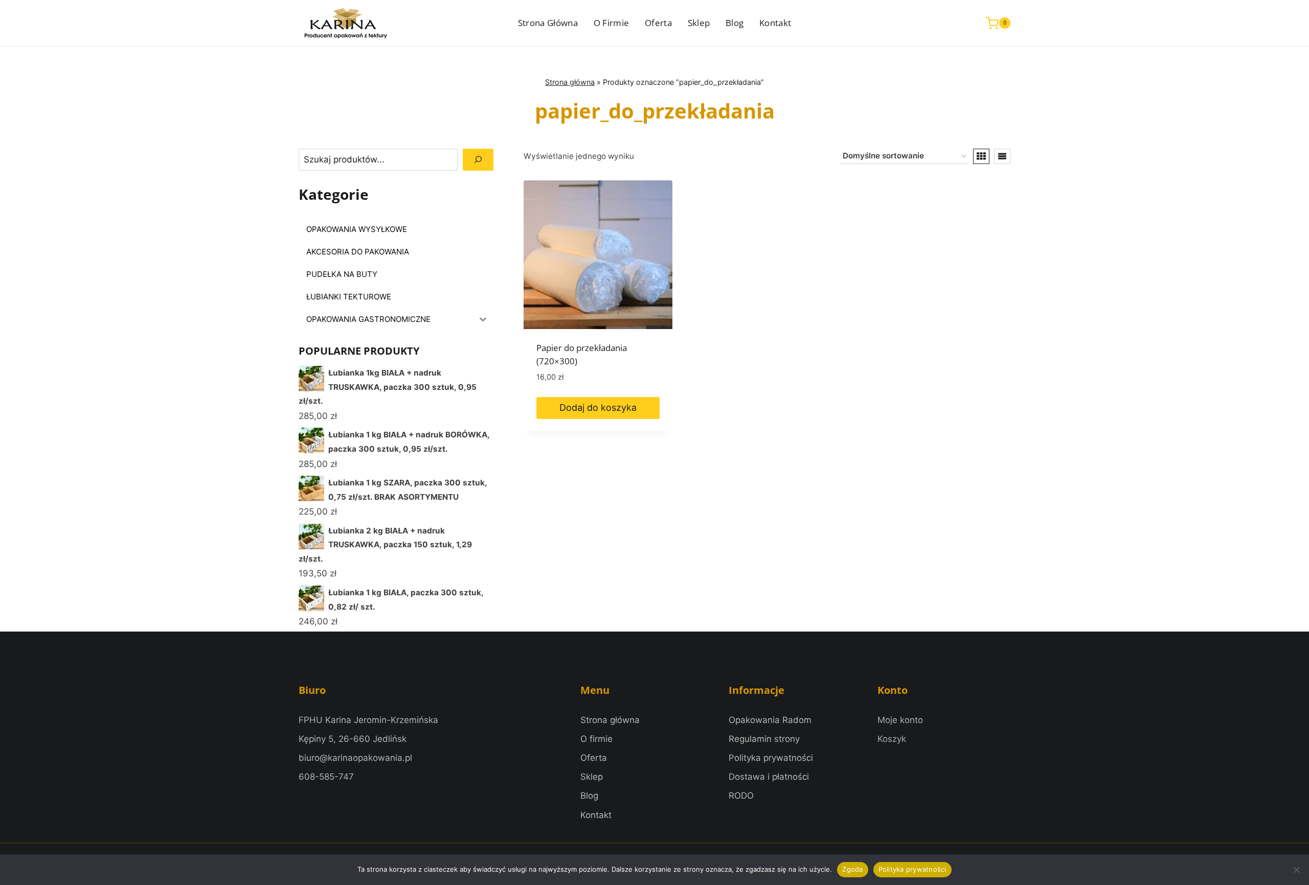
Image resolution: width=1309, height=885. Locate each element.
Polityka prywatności (912, 869)
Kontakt (775, 23)
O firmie (611, 23)
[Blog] (589, 796)
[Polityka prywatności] (771, 758)
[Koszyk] (891, 739)
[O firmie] (596, 739)
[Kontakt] (596, 815)
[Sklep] (591, 777)
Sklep (699, 23)
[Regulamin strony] (764, 739)
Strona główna (548, 23)
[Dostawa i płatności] (769, 777)
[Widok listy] (1002, 156)
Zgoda (852, 869)
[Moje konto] (900, 720)
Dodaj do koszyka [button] (598, 407)
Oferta (658, 23)
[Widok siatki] (981, 156)
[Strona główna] (610, 720)
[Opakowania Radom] (770, 720)
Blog (734, 23)
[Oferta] (593, 758)
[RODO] (741, 796)
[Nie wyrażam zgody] (1296, 870)
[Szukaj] (478, 160)
